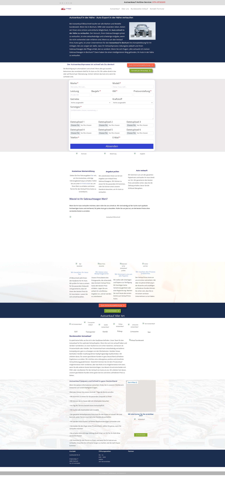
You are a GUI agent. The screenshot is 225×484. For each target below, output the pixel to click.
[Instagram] (65, 3)
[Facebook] (62, 3)
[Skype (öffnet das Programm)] (69, 3)
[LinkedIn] (67, 3)
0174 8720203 (158, 2)
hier (92, 175)
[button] (111, 146)
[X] (60, 3)
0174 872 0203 (85, 184)
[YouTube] (71, 3)
